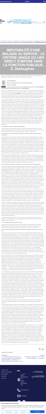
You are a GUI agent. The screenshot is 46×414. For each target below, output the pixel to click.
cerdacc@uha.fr (23, 395)
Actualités (43, 42)
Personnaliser (8, 411)
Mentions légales (4, 374)
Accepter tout (37, 411)
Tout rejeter (23, 411)
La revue (2, 42)
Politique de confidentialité (6, 372)
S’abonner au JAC (4, 369)
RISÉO (44, 1)
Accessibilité (3, 376)
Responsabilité (9, 352)
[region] (23, 408)
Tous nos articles (22, 42)
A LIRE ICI (41, 87)
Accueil (2, 75)
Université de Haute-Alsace (5, 1)
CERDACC (27, 1)
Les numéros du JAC (11, 42)
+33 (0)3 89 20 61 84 (24, 390)
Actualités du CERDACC (33, 42)
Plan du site (3, 378)
